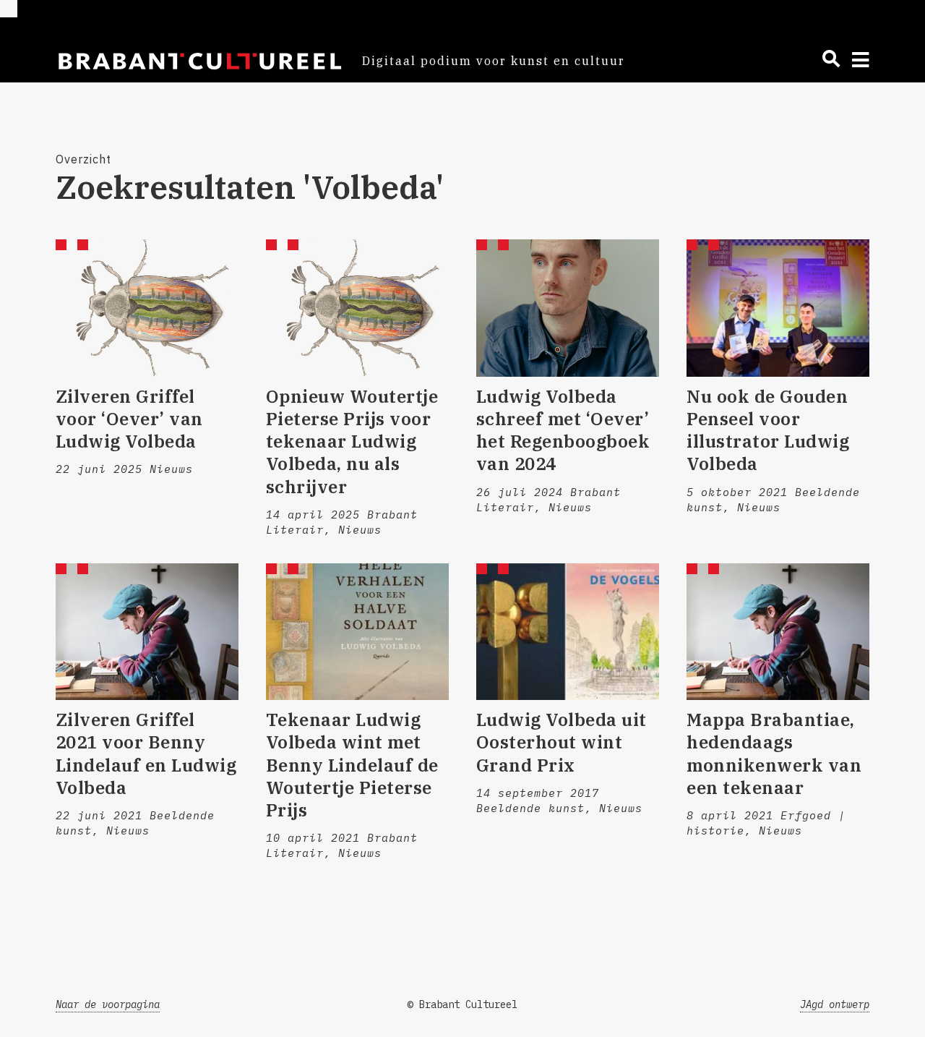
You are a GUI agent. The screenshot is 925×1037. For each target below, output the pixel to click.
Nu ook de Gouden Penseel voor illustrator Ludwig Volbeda (768, 430)
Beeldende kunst (530, 808)
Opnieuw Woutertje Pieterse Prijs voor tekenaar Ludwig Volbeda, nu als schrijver (352, 441)
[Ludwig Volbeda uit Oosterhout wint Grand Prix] (567, 632)
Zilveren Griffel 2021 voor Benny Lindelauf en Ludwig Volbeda (146, 753)
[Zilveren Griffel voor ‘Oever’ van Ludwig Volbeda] (147, 308)
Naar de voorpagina (108, 1004)
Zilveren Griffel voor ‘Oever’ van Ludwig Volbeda (129, 419)
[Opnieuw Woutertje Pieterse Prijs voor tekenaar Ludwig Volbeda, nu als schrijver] (357, 308)
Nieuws (171, 469)
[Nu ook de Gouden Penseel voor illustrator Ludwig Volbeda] (778, 308)
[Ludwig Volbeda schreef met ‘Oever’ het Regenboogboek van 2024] (567, 308)
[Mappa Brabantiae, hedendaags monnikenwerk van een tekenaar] (778, 632)
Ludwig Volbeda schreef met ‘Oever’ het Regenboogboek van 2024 (563, 430)
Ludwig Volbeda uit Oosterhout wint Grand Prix (561, 742)
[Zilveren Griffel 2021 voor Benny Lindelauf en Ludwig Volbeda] (147, 632)
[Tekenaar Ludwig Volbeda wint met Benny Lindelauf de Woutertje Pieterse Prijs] (357, 632)
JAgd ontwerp (834, 1004)
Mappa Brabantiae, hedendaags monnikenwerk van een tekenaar (774, 753)
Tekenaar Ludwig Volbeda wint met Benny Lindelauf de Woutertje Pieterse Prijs (352, 765)
